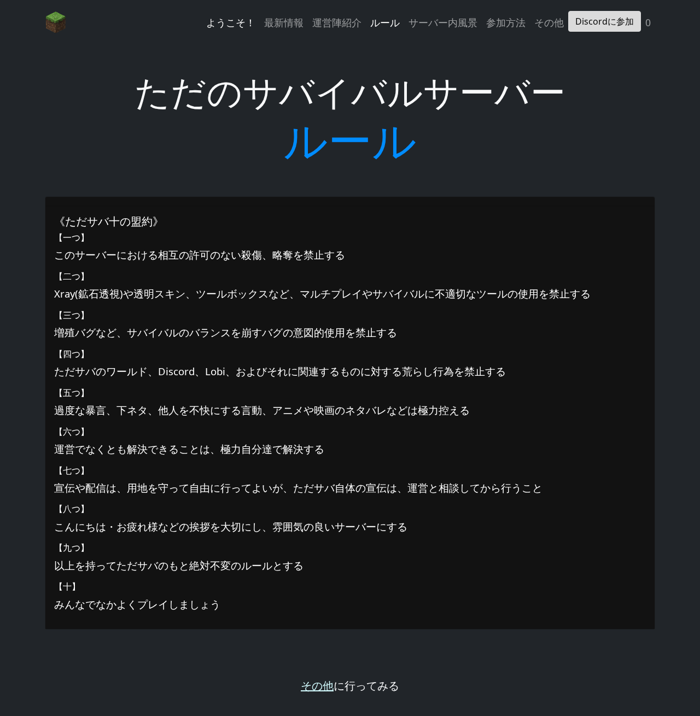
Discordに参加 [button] (604, 21)
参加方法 (506, 22)
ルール (385, 22)
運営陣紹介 (336, 22)
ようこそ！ (230, 22)
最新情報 (284, 22)
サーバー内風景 (443, 22)
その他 (549, 22)
